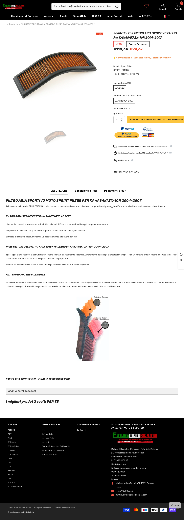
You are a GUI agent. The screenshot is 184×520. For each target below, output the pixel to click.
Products (13, 24)
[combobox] (82, 6)
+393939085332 (124, 491)
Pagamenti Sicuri (115, 190)
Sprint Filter (126, 66)
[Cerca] (86, 6)
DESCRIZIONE (59, 190)
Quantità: (118, 113)
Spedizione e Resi (86, 190)
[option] (55, 72)
